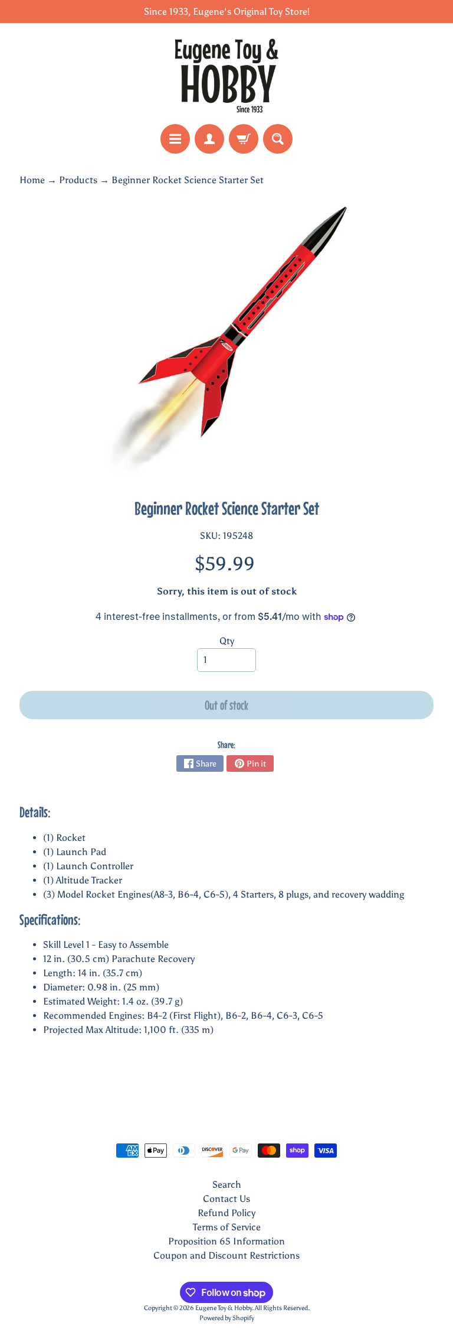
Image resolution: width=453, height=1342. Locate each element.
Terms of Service (227, 1227)
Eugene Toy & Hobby (223, 1308)
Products (78, 180)
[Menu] (175, 139)
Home (32, 180)
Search (226, 1184)
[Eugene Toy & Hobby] (226, 74)
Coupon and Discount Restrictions (226, 1255)
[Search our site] (278, 139)
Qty (226, 640)
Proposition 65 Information (226, 1241)
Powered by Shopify (226, 1318)
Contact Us (226, 1198)
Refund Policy (226, 1212)
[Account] (209, 139)
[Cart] (243, 139)
